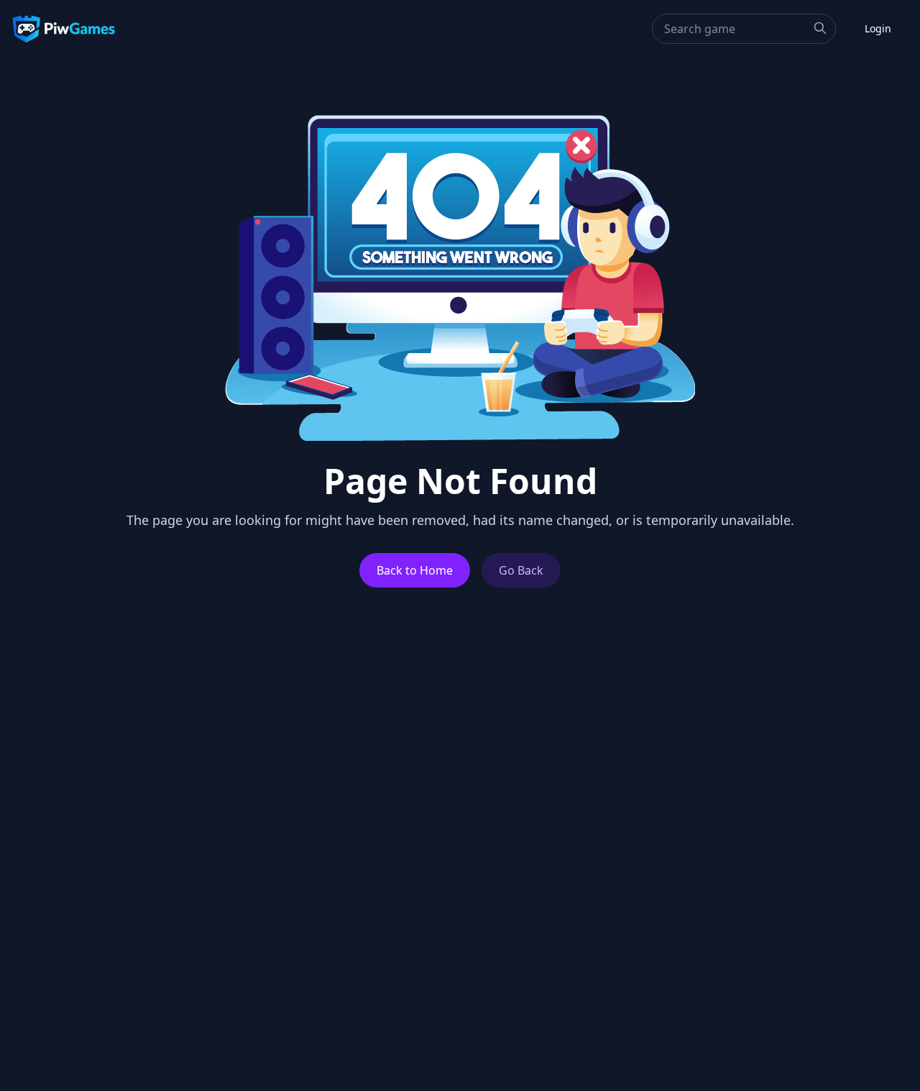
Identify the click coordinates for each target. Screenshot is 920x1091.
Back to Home (415, 570)
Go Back (521, 570)
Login (878, 28)
